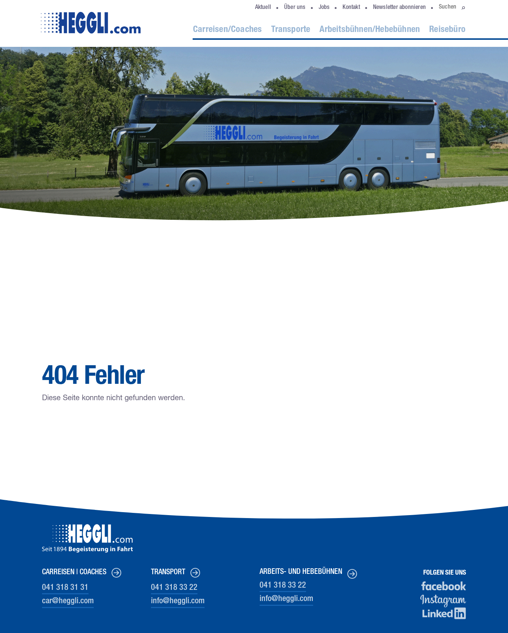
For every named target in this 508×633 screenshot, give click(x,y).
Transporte (290, 30)
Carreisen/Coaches (227, 30)
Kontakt (351, 8)
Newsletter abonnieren (399, 8)
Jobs (324, 8)
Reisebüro (447, 30)
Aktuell (263, 8)
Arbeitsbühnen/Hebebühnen (369, 30)
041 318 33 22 (174, 588)
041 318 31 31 (65, 588)
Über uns (295, 8)
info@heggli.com (178, 601)
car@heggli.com (68, 601)
